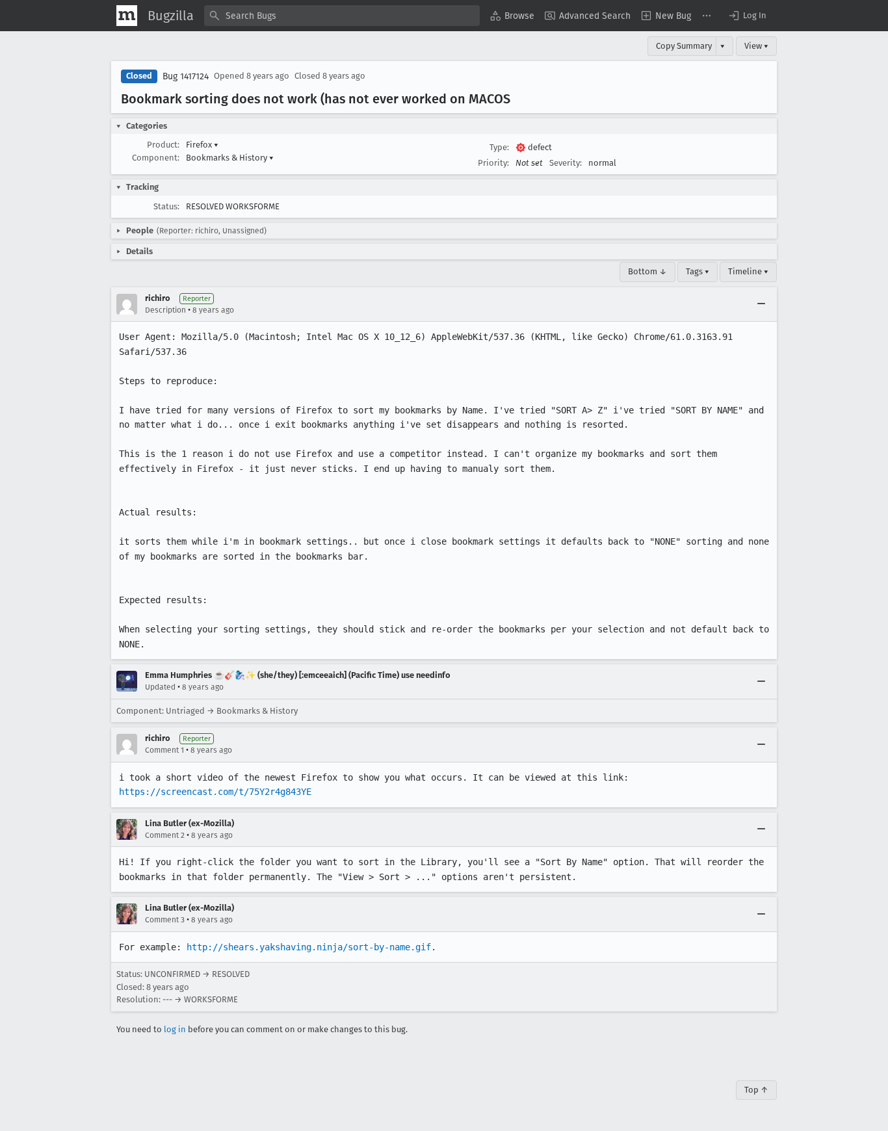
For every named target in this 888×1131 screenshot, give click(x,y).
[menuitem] (512, 15)
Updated (160, 687)
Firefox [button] (202, 145)
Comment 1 (164, 750)
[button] (747, 15)
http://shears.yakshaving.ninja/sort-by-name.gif (309, 947)
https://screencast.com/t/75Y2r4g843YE (215, 791)
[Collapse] (761, 304)
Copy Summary (684, 46)
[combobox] (342, 15)
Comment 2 (165, 835)
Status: (166, 206)
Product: (163, 145)
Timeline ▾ (748, 271)
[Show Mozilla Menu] (126, 15)
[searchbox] (342, 15)
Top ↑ (756, 1090)
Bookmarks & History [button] (230, 157)
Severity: (565, 163)
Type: (499, 147)
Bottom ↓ (647, 271)
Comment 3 (165, 919)
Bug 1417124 (186, 76)
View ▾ (756, 46)
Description (165, 310)
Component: (155, 157)
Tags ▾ (697, 271)
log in (175, 1029)
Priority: (493, 163)
